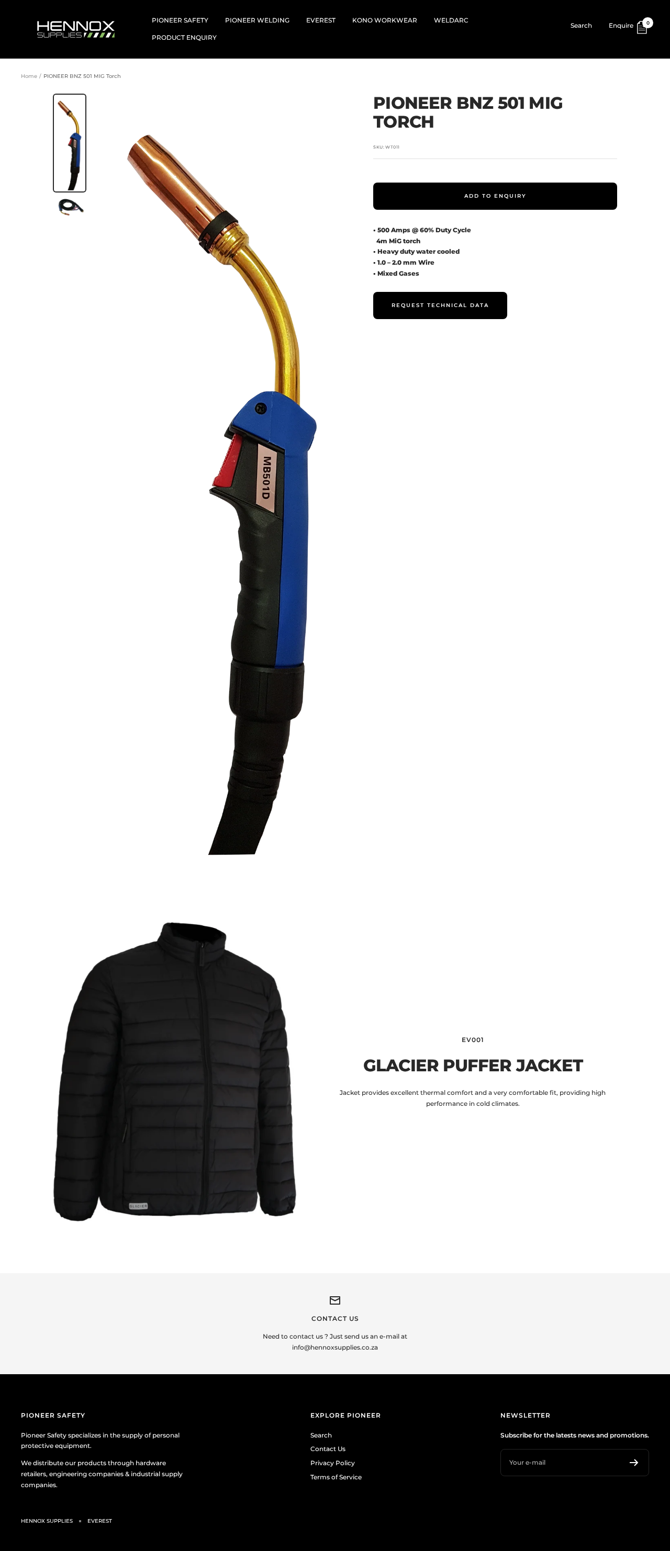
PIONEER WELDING (257, 20)
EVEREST (321, 20)
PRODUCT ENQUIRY (184, 37)
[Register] (634, 1462)
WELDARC (451, 20)
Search (581, 25)
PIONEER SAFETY (180, 20)
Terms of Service (336, 1477)
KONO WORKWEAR (384, 20)
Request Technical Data (440, 305)
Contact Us (327, 1449)
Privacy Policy (332, 1463)
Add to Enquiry (495, 196)
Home (29, 76)
